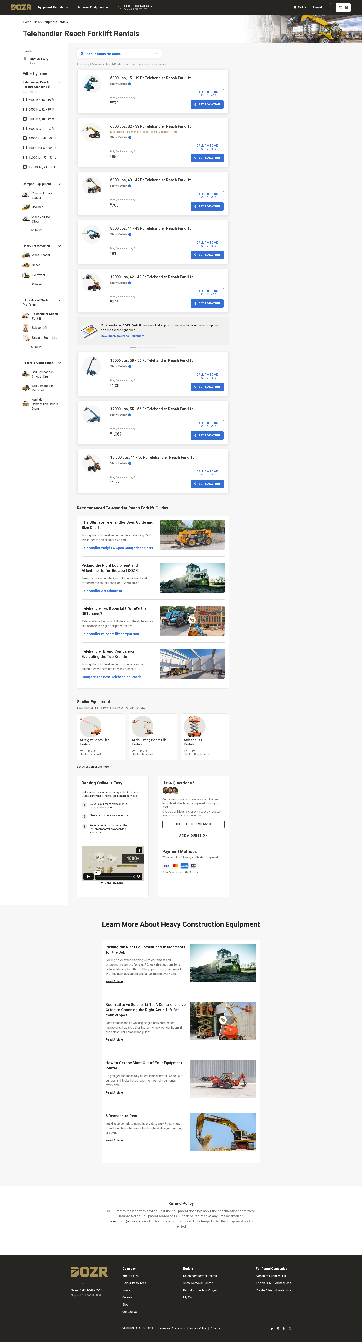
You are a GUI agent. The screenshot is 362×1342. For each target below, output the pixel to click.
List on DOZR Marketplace (273, 1283)
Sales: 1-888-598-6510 (138, 5)
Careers (127, 1297)
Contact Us (129, 1312)
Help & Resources (134, 1283)
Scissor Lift (193, 742)
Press (126, 1290)
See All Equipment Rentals (93, 766)
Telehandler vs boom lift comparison (110, 634)
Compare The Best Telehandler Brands (112, 677)
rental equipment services (121, 795)
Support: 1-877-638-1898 (135, 9)
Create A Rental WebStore (273, 1290)
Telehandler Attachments (102, 591)
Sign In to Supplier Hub (271, 1276)
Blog (125, 1304)
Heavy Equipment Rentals (51, 22)
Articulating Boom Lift (149, 742)
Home (27, 22)
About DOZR (130, 1276)
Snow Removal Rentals (198, 1283)
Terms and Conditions (171, 1328)
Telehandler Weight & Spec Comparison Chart (117, 548)
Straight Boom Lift (94, 742)
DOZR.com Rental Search (200, 1276)
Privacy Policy (198, 1328)
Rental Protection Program (201, 1290)
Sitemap (216, 1328)
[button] (42, 86)
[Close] (224, 322)
